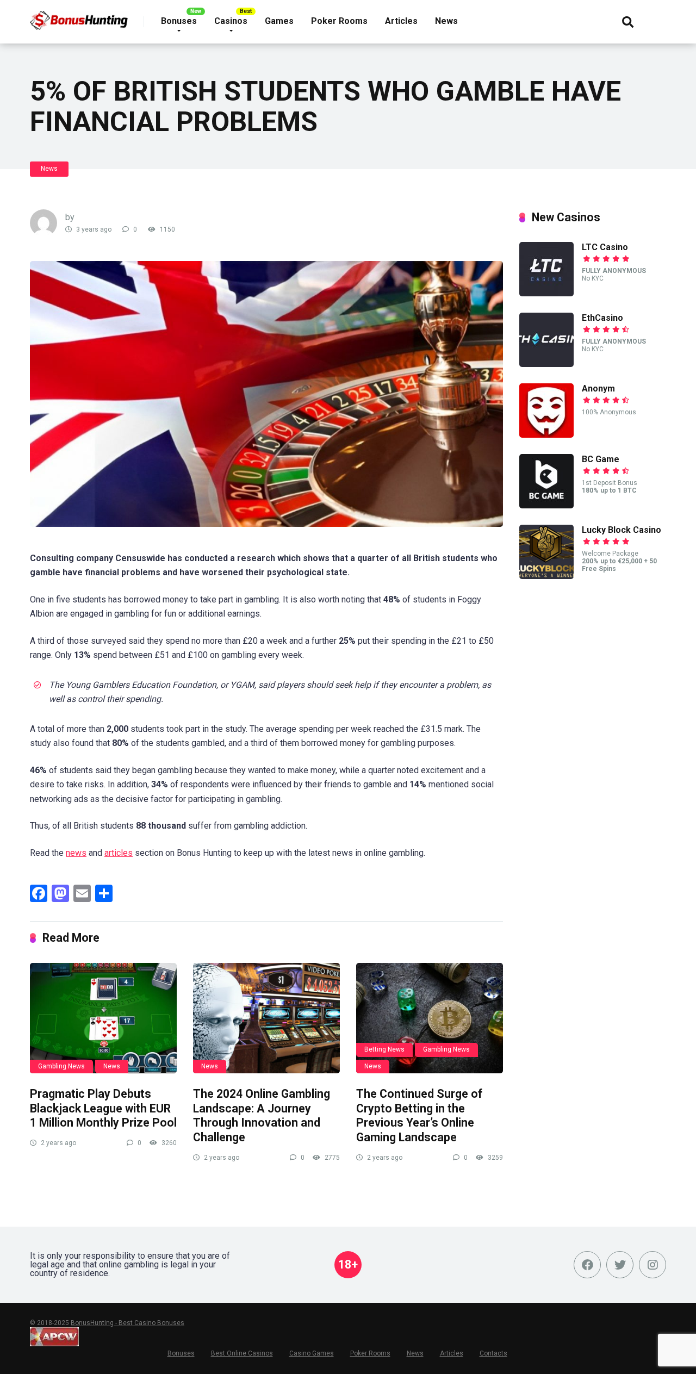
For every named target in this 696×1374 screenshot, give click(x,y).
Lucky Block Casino (621, 530)
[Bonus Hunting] (87, 16)
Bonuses (179, 21)
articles (118, 853)
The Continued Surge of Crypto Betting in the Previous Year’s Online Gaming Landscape (419, 1115)
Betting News (384, 1049)
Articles (401, 21)
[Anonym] (546, 435)
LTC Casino (605, 247)
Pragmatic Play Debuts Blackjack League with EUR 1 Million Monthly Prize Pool (103, 1108)
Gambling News (61, 1066)
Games (279, 21)
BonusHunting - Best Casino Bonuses (127, 1323)
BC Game (600, 459)
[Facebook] (587, 1264)
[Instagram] (652, 1264)
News (446, 21)
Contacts (493, 1353)
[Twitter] (619, 1264)
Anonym (598, 388)
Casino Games (311, 1353)
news (76, 853)
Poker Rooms (339, 21)
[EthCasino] (546, 364)
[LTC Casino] (546, 293)
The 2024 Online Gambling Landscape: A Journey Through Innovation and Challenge (261, 1115)
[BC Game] (546, 505)
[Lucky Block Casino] (546, 576)
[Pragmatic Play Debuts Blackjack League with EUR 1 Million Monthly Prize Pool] (103, 1018)
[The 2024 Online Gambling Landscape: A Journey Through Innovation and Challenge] (266, 1018)
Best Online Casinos (242, 1353)
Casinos (230, 21)
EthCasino (602, 318)
